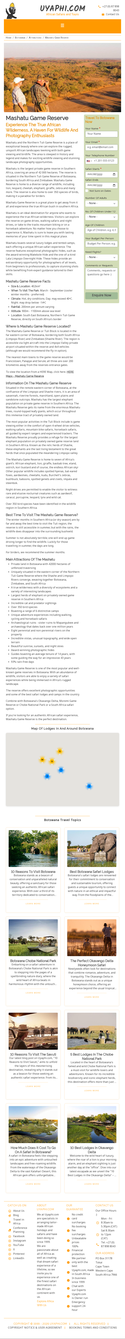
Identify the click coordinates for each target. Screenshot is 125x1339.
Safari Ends (91, 180)
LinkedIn (18, 1258)
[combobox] (89, 161)
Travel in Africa (18, 1222)
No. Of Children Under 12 (100, 212)
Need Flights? (93, 252)
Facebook (19, 1236)
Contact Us (112, 14)
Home (8, 37)
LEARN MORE (33, 904)
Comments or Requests (99, 265)
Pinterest (19, 1254)
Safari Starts (92, 169)
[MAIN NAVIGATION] (62, 26)
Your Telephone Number (100, 155)
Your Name (91, 129)
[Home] (18, 11)
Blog (16, 1215)
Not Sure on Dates (100, 191)
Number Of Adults (96, 198)
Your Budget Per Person (99, 238)
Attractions (35, 37)
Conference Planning (20, 1230)
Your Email (91, 142)
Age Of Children (94, 225)
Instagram (19, 1241)
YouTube (18, 1245)
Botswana (20, 37)
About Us (18, 1211)
